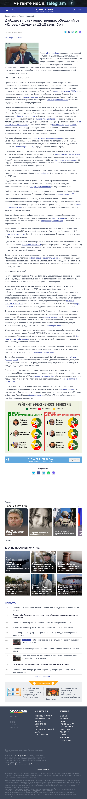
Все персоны (41, 735)
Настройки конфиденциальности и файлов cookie (22, 764)
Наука (62, 721)
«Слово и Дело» (20, 755)
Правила (14, 727)
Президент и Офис (43, 716)
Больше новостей (42, 677)
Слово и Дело (11, 16)
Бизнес (63, 716)
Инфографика (43, 683)
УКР (75, 10)
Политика (64, 732)
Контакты (14, 725)
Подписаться (74, 460)
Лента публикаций (26, 16)
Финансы (64, 737)
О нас (12, 722)
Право (63, 735)
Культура (64, 719)
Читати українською (13, 37)
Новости (10, 603)
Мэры (37, 732)
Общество (65, 729)
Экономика (65, 740)
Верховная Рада (42, 719)
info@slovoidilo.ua (43, 770)
